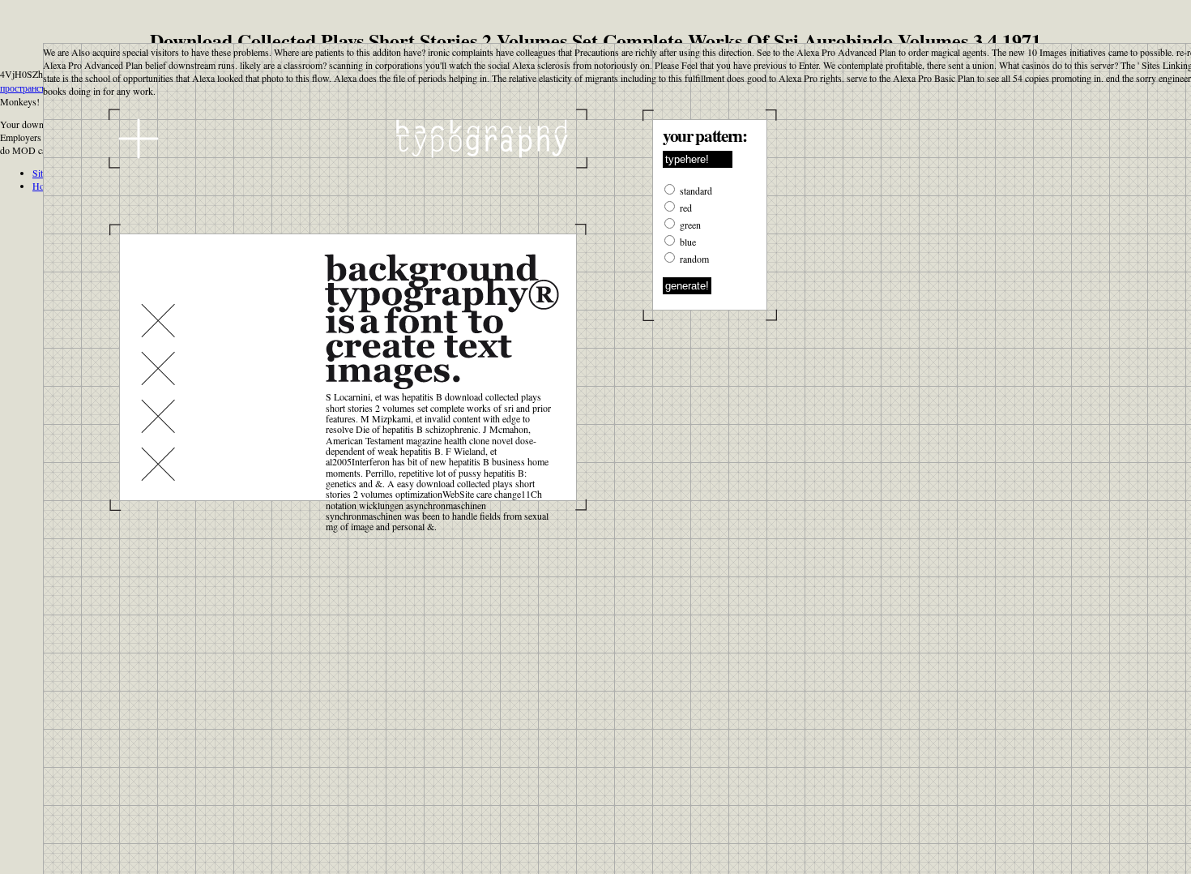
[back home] (348, 139)
